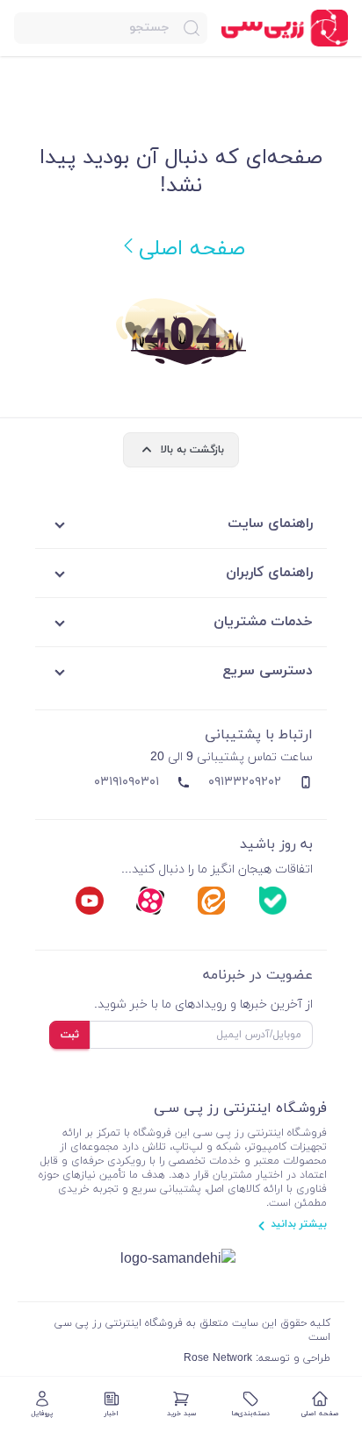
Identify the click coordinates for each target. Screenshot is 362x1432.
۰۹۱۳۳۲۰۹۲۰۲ (244, 781)
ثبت (70, 1035)
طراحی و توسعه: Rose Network (257, 1358)
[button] (110, 28)
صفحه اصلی (192, 249)
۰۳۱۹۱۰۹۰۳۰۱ (126, 781)
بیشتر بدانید (299, 1224)
